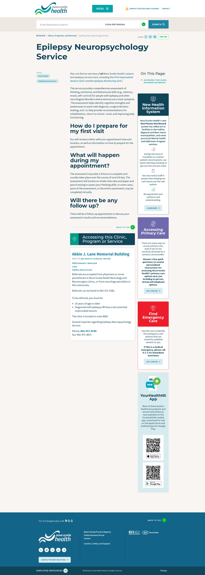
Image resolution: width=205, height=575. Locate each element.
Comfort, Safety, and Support (97, 543)
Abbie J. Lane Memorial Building (100, 254)
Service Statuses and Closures (144, 8)
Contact (166, 8)
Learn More (152, 208)
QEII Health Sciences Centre (96, 259)
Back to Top (123, 227)
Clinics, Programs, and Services (62, 35)
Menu (100, 8)
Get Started (152, 291)
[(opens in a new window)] (146, 37)
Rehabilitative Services (47, 81)
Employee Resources (49, 570)
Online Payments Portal (94, 535)
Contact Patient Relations (53, 560)
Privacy (164, 570)
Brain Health (43, 76)
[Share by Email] (155, 37)
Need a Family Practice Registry (97, 532)
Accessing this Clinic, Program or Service (155, 81)
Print (162, 37)
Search (156, 24)
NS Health (40, 35)
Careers (87, 538)
